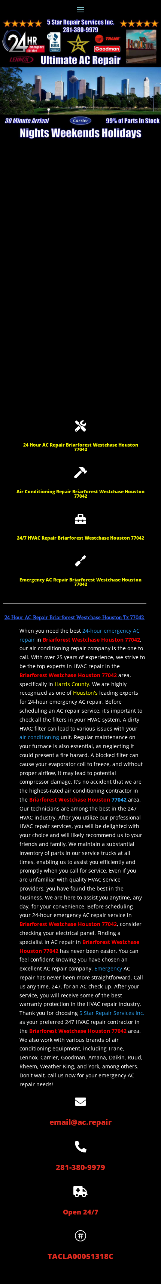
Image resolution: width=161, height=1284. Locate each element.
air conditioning (39, 737)
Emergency (108, 968)
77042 (119, 799)
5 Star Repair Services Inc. (112, 1012)
